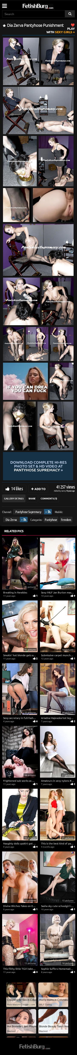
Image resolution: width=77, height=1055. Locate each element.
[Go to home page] (46, 5)
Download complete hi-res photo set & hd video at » (38, 466)
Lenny (63, 490)
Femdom (66, 519)
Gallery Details (14, 498)
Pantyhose (51, 519)
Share (32, 498)
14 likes (17, 488)
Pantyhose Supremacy (28, 512)
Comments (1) (49, 498)
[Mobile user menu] (4, 4)
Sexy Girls (60, 30)
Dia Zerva (11, 519)
